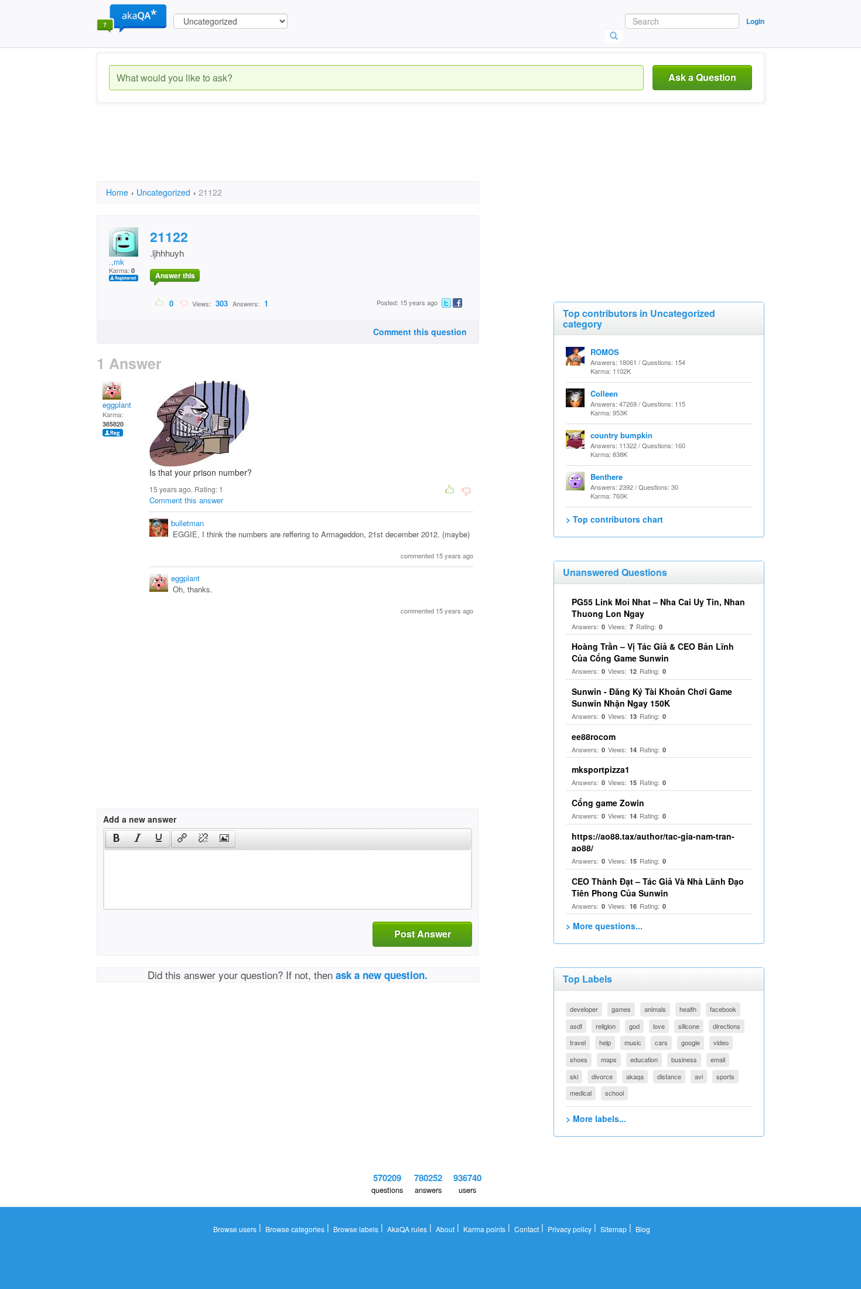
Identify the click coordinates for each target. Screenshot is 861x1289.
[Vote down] (184, 303)
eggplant (116, 404)
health (687, 1009)
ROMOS (604, 351)
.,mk (116, 261)
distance (669, 1076)
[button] (116, 839)
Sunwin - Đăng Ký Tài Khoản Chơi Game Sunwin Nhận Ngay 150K (652, 697)
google (690, 1042)
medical (581, 1092)
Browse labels (355, 1229)
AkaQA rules (407, 1229)
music (632, 1042)
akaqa (635, 1076)
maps (609, 1059)
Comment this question (420, 331)
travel (578, 1042)
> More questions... (604, 926)
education (644, 1059)
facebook (723, 1009)
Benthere (606, 476)
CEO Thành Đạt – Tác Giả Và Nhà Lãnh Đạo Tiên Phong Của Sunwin (658, 887)
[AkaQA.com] (132, 17)
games (621, 1009)
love (659, 1026)
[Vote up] (160, 303)
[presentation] (116, 839)
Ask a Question (702, 77)
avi (699, 1076)
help (605, 1042)
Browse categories (294, 1229)
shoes (578, 1059)
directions (726, 1026)
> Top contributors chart (614, 519)
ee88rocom (594, 736)
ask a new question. (382, 975)
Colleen (604, 393)
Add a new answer (139, 819)
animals (655, 1009)
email (717, 1059)
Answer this (175, 275)
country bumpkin (621, 435)
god (634, 1026)
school (614, 1092)
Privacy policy (570, 1229)
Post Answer (422, 933)
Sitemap (613, 1229)
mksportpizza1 (601, 769)
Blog (643, 1229)
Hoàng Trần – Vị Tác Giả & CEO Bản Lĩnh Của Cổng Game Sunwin (653, 652)
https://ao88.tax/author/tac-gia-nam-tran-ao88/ (653, 842)
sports (725, 1076)
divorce (602, 1076)
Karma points (484, 1229)
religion (606, 1026)
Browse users (235, 1229)
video (721, 1042)
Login (755, 21)
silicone (688, 1026)
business (684, 1059)
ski (574, 1076)
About (445, 1229)
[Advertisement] (310, 152)
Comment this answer (186, 500)
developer (584, 1009)
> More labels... (596, 1118)
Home (117, 192)
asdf (576, 1026)
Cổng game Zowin (608, 803)
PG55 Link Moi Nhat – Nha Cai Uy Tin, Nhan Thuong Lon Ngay (658, 607)
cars (661, 1042)
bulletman (187, 522)
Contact (526, 1229)
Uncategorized (163, 192)
